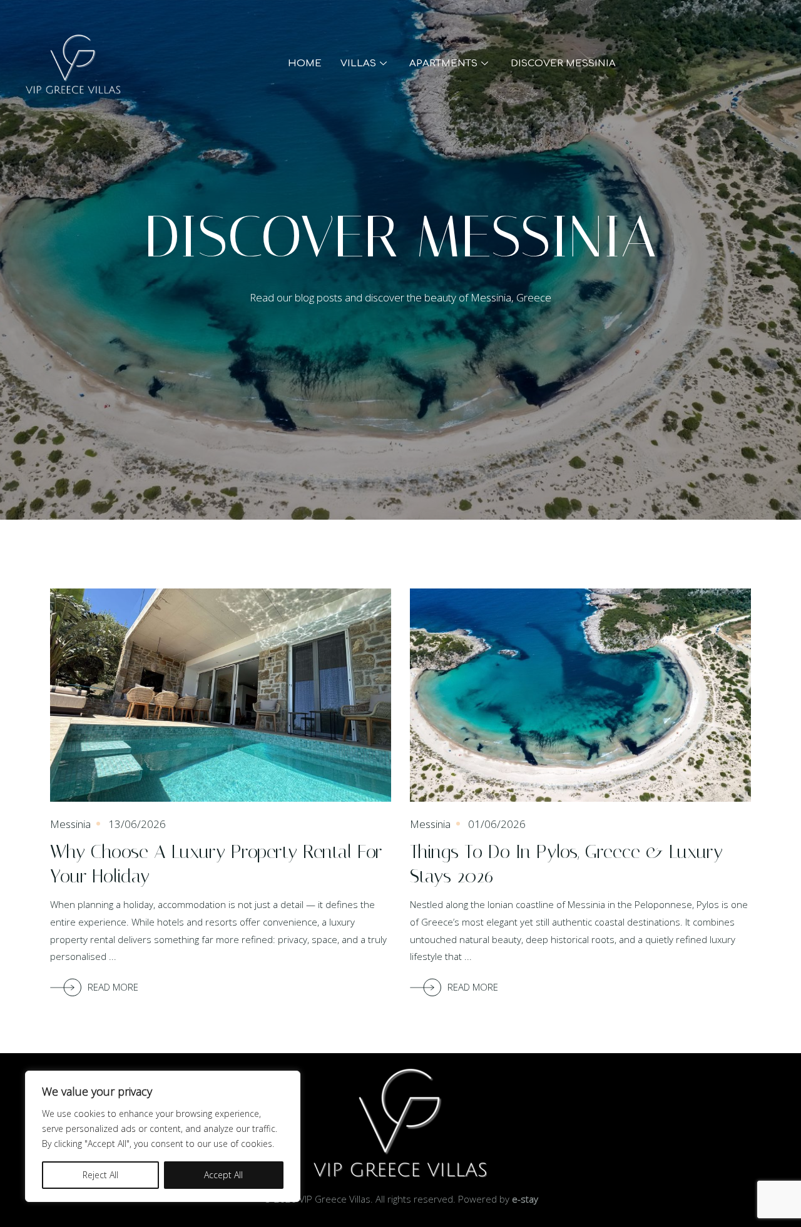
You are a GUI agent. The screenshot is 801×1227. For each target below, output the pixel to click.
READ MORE (113, 987)
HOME (305, 63)
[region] (162, 1136)
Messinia (70, 824)
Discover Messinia (563, 63)
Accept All (223, 1175)
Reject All (100, 1175)
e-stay (525, 1199)
